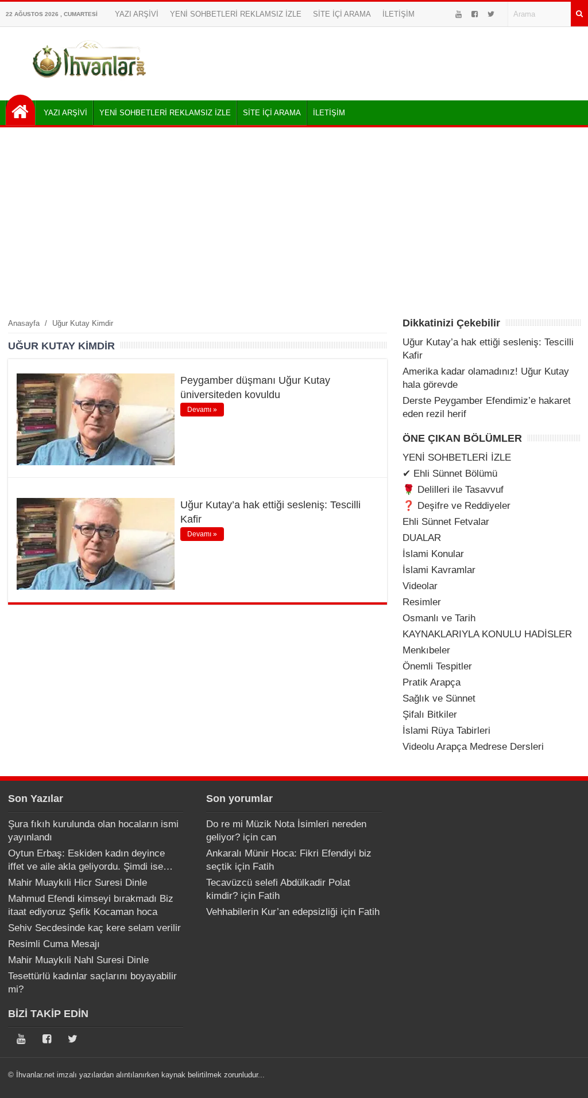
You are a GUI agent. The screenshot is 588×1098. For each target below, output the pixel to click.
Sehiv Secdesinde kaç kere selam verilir (94, 927)
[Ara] (579, 14)
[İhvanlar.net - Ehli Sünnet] (20, 110)
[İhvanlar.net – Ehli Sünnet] (90, 82)
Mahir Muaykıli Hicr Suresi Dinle (77, 882)
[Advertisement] (294, 222)
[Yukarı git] (565, 1077)
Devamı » (202, 410)
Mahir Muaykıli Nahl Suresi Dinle (78, 960)
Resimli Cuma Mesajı (54, 944)
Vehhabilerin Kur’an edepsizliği (272, 911)
